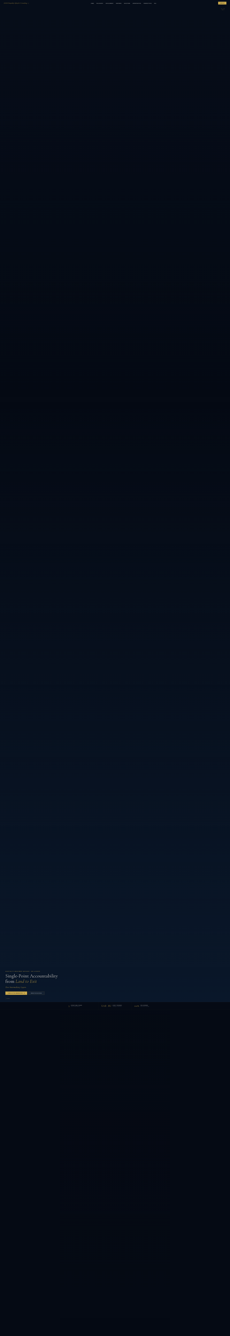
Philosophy (99, 3)
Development (109, 3)
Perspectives (148, 3)
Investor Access (36, 993)
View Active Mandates (15, 993)
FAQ (155, 3)
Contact (222, 3)
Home (92, 3)
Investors (127, 3)
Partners (118, 3)
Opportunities (137, 3)
